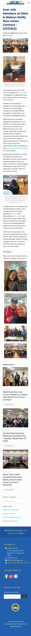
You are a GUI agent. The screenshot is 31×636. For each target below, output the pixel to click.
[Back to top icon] (27, 632)
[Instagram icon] (17, 629)
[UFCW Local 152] (15, 2)
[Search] (24, 596)
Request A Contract (9, 514)
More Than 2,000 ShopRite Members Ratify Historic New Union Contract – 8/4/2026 (12, 479)
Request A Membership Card (12, 517)
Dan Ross (14, 214)
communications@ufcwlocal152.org (18, 563)
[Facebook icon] (13, 629)
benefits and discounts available (17, 148)
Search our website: (11, 592)
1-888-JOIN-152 (12, 558)
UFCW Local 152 (18, 33)
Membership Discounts (10, 521)
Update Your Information (11, 510)
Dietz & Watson (23, 93)
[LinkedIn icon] (15, 629)
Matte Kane (17, 216)
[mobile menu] (28, 2)
